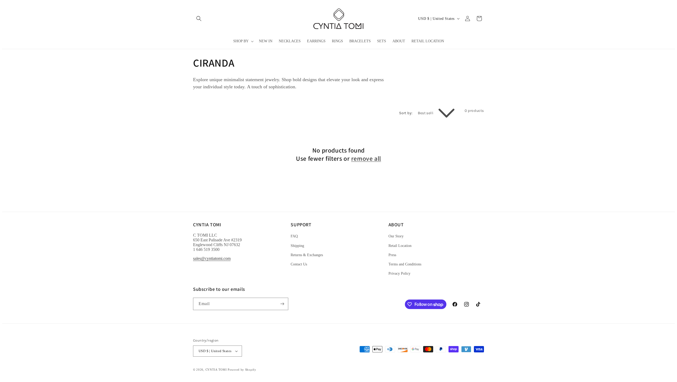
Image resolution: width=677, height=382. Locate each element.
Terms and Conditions (404, 264)
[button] (199, 18)
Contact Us (299, 264)
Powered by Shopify (242, 369)
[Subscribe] (282, 304)
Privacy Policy (399, 273)
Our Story (396, 236)
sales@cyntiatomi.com (212, 258)
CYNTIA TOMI (216, 369)
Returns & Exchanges (307, 255)
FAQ (294, 236)
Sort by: (405, 113)
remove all (366, 158)
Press (392, 255)
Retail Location (399, 246)
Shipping (297, 246)
